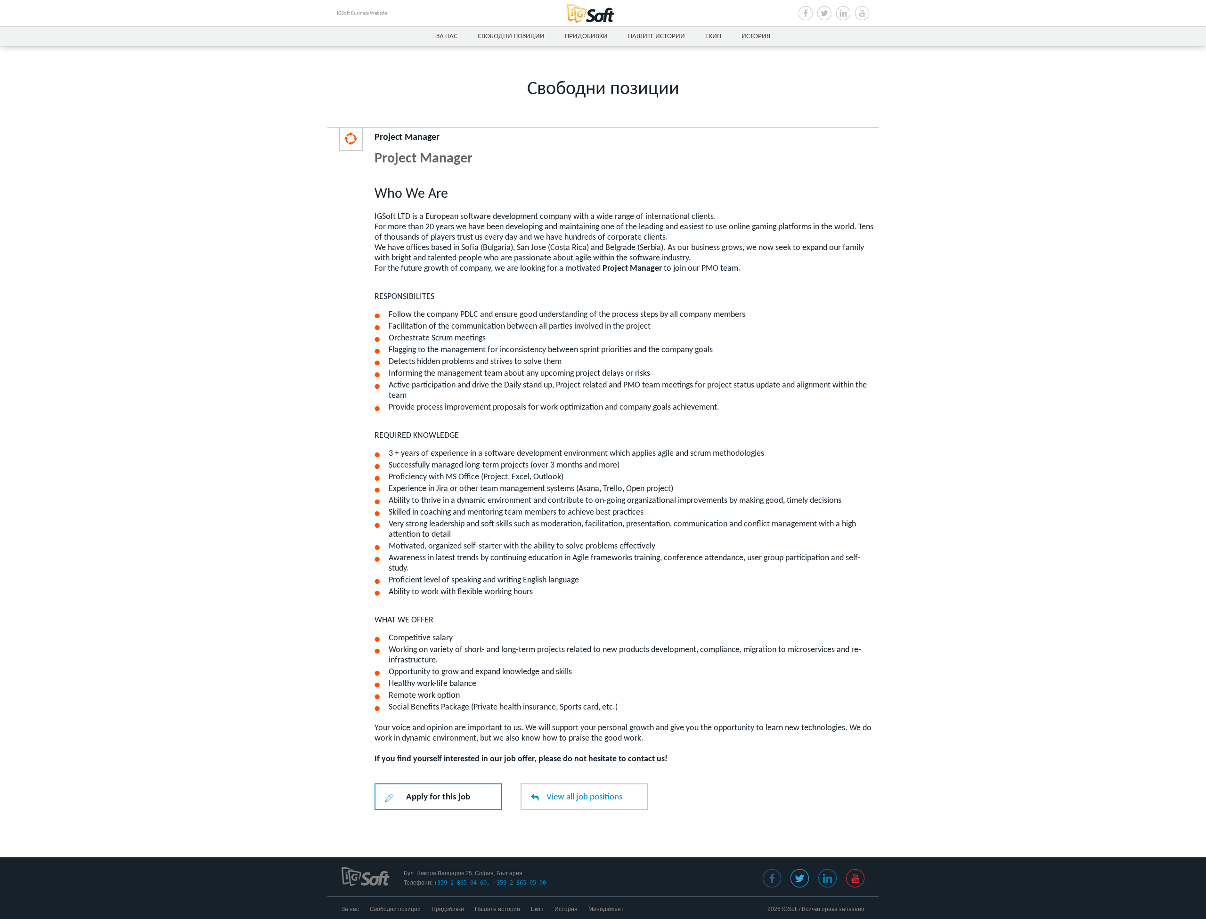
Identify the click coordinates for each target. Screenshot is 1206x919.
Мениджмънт (606, 909)
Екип (713, 36)
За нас (446, 36)
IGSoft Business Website (362, 13)
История (756, 36)
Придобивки (586, 36)
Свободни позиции (511, 36)
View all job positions (584, 797)
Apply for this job (438, 797)
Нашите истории (656, 36)
